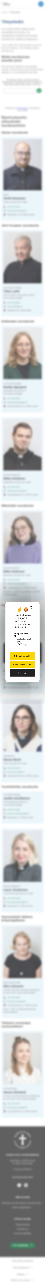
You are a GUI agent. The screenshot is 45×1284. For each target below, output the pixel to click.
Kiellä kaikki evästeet (22, 664)
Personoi (22, 673)
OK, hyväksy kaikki (22, 656)
